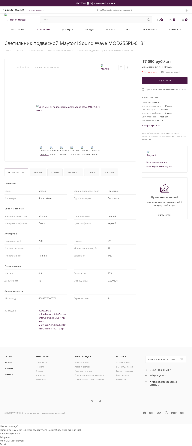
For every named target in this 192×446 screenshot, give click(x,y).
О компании (41, 362)
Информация (83, 356)
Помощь (121, 356)
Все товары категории (156, 162)
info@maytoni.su (158, 375)
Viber (92, 401)
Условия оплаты (82, 362)
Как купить (73, 172)
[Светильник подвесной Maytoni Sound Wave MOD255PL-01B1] (70, 108)
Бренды (9, 374)
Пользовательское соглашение (89, 379)
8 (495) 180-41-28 (14, 10)
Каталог (9, 356)
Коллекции (121, 379)
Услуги (8, 368)
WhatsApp (100, 401)
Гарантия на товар (83, 371)
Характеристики (16, 172)
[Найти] (148, 19)
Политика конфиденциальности (89, 375)
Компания (42, 356)
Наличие (37, 172)
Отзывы (55, 172)
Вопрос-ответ (122, 375)
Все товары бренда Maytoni (159, 166)
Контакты (40, 375)
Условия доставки (83, 366)
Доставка (109, 172)
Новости (40, 366)
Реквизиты (41, 379)
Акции (8, 362)
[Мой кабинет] (186, 10)
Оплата (92, 172)
